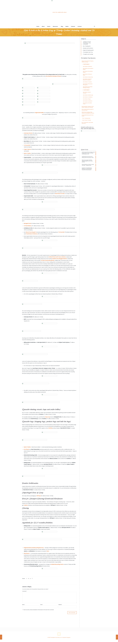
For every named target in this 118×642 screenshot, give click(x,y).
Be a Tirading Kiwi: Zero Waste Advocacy (87, 123)
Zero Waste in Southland (87, 100)
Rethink (50, 428)
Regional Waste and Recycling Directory (34, 547)
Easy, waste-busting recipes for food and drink (87, 110)
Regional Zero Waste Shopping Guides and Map (87, 61)
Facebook (64, 637)
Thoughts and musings (88, 54)
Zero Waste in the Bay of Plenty (87, 75)
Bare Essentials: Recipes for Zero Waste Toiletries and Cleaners (88, 107)
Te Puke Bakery (27, 225)
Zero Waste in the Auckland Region (88, 69)
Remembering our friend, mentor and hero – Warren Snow (88, 165)
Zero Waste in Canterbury (87, 97)
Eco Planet (26, 449)
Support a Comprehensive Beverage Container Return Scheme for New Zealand (87, 168)
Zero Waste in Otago (87, 99)
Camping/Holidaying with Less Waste (87, 115)
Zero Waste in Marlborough (88, 95)
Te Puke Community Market (47, 260)
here (48, 551)
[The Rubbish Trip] (59, 12)
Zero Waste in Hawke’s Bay (88, 77)
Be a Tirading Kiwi (86, 46)
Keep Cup (47, 417)
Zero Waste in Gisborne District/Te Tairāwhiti (87, 79)
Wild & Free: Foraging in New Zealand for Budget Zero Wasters (88, 113)
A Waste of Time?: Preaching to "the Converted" (87, 43)
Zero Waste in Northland (87, 66)
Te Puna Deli (27, 145)
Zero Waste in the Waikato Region (88, 72)
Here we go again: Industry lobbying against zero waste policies (87, 161)
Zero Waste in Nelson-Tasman (87, 93)
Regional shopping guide (88, 50)
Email (41, 604)
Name (23, 604)
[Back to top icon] (59, 634)
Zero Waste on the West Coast (87, 103)
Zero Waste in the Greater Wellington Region (87, 87)
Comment (24, 591)
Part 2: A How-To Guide (86, 120)
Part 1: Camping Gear (86, 118)
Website (60, 604)
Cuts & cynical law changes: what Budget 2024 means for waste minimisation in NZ (88, 153)
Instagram (68, 637)
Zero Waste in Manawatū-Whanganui (88, 84)
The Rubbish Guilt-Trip (88, 52)
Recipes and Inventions (88, 48)
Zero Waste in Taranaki (87, 81)
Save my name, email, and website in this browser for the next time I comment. (39, 609)
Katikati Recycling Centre (57, 564)
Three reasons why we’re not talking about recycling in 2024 (87, 157)
